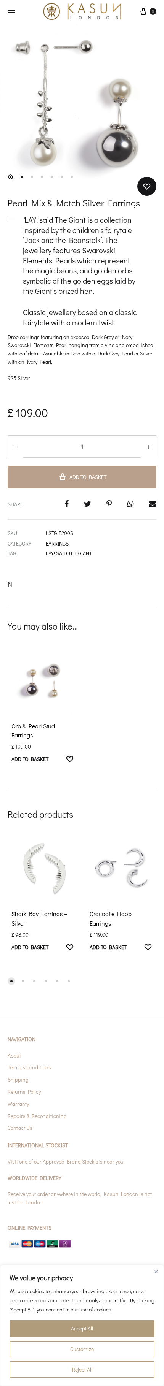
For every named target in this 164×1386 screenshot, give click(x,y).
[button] (11, 177)
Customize (82, 1349)
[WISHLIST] (69, 760)
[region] (82, 1325)
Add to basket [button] (29, 759)
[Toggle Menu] (11, 12)
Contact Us (20, 1127)
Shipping (18, 1079)
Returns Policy (24, 1091)
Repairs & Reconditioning (37, 1116)
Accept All (82, 1328)
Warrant (17, 1103)
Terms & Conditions (29, 1067)
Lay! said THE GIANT (69, 553)
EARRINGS (57, 543)
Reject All (82, 1369)
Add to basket (87, 477)
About (14, 1055)
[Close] (156, 1271)
